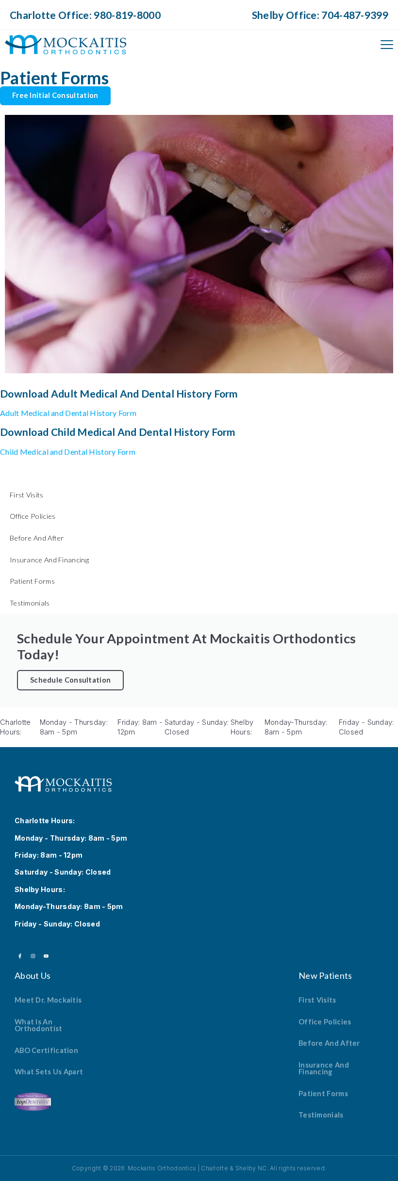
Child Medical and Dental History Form (67, 451)
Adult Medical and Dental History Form (68, 412)
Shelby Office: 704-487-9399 (320, 15)
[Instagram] (33, 956)
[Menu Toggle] (387, 44)
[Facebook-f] (20, 956)
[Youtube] (46, 956)
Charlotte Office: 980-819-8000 (85, 15)
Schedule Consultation (70, 680)
